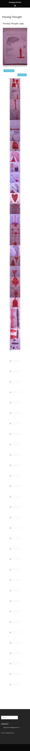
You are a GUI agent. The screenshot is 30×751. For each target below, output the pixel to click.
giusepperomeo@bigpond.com (11, 727)
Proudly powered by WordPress (9, 746)
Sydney (24, 746)
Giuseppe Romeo (15, 2)
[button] (8, 70)
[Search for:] (9, 717)
